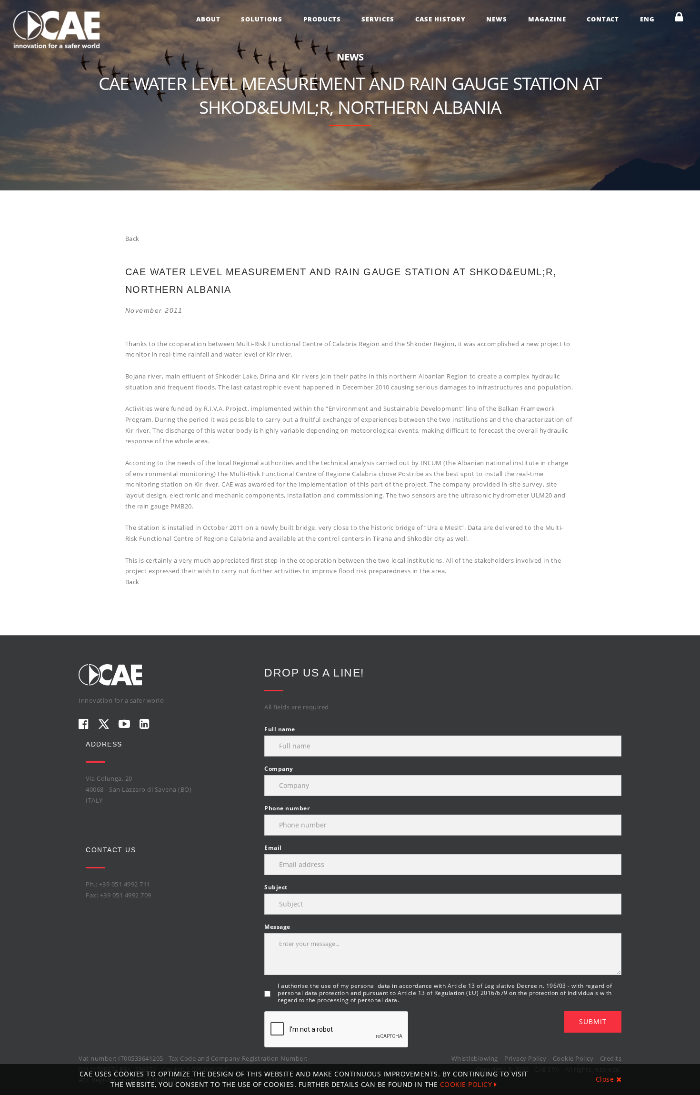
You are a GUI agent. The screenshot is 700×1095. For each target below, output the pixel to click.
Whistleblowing (474, 1058)
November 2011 (154, 310)
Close (606, 1079)
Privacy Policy (525, 1058)
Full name (279, 729)
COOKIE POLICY (467, 1084)
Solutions (261, 19)
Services (377, 19)
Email (273, 848)
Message (277, 927)
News (496, 19)
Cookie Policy (573, 1058)
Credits (611, 1058)
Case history (440, 19)
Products (322, 19)
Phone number (287, 808)
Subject (276, 887)
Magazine (547, 19)
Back (132, 238)
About (208, 19)
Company (278, 769)
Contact (603, 19)
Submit (593, 1021)
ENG (647, 19)
